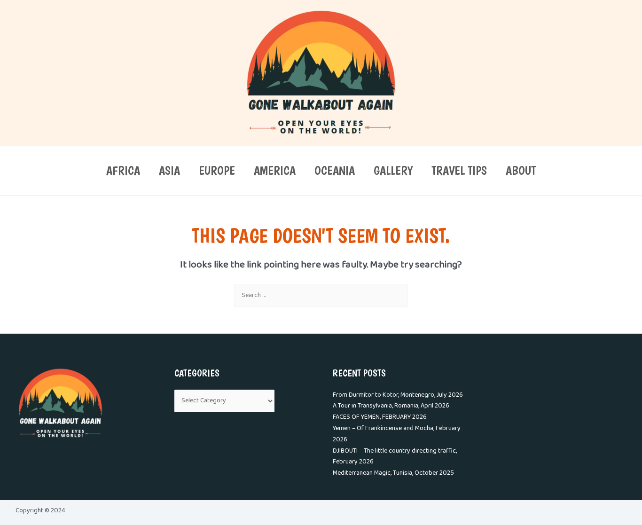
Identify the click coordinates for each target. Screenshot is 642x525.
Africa (123, 170)
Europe (217, 170)
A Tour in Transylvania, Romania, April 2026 (391, 405)
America (275, 170)
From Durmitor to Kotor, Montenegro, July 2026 (398, 395)
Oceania (334, 170)
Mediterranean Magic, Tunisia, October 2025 (393, 473)
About (521, 170)
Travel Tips (459, 170)
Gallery (393, 170)
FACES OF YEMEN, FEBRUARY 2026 (380, 417)
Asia (169, 170)
